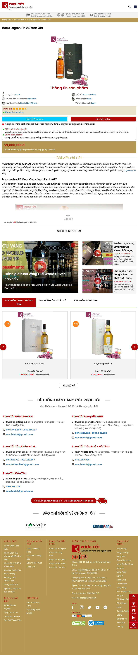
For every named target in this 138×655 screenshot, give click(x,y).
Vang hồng (121, 588)
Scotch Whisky (89, 94)
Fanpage (133, 613)
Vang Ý (120, 576)
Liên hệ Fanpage (35, 119)
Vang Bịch (121, 556)
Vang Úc (120, 568)
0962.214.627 (30, 429)
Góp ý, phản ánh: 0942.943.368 (85, 593)
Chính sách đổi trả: (13, 134)
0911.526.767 (12, 459)
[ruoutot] (17, 6)
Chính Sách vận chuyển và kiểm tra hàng (12, 556)
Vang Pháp (121, 572)
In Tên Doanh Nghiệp (10, 607)
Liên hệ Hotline (103, 119)
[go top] (134, 649)
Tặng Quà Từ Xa (11, 613)
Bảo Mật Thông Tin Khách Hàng (12, 572)
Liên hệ (120, 627)
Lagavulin (31, 98)
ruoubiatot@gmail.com (19, 434)
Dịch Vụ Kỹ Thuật (34, 563)
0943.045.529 (99, 433)
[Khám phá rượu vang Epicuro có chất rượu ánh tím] (97, 280)
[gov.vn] (96, 622)
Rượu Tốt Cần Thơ (57, 568)
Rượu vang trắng (124, 592)
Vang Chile (121, 580)
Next (134, 347)
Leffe (119, 607)
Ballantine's (122, 619)
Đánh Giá (31, 567)
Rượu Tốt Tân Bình (57, 560)
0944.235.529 (82, 433)
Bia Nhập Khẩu (123, 599)
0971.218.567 (28, 459)
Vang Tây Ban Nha (125, 564)
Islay (93, 103)
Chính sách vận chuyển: (16, 129)
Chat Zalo (133, 620)
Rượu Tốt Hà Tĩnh (57, 564)
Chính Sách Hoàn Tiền (11, 547)
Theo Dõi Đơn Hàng (33, 550)
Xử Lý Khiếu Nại (11, 585)
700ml (17, 94)
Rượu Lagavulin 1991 (35, 363)
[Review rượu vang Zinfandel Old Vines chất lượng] (97, 253)
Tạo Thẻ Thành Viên (12, 620)
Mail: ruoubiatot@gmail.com (84, 598)
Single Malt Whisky (28, 103)
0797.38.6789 (82, 459)
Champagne (122, 584)
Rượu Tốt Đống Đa (57, 549)
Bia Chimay (122, 603)
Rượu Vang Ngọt (124, 560)
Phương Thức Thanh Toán (10, 579)
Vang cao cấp (122, 553)
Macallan (121, 623)
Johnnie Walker (123, 611)
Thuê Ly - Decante (12, 616)
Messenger (133, 627)
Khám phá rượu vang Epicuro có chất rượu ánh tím (123, 274)
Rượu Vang (122, 549)
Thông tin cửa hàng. (14, 112)
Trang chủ (6, 20)
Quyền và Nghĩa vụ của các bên (12, 590)
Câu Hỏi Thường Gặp (34, 557)
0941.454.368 (13, 429)
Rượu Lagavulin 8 (103, 363)
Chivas (120, 615)
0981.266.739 (13, 486)
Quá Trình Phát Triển (33, 604)
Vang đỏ (120, 595)
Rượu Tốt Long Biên (55, 554)
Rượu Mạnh (19, 20)
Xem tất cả (69, 385)
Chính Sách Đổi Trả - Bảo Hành (12, 565)
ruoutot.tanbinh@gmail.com (22, 464)
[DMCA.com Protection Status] (78, 622)
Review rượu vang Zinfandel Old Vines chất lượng (124, 247)
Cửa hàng (133, 606)
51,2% (89, 98)
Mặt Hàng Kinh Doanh (33, 611)
